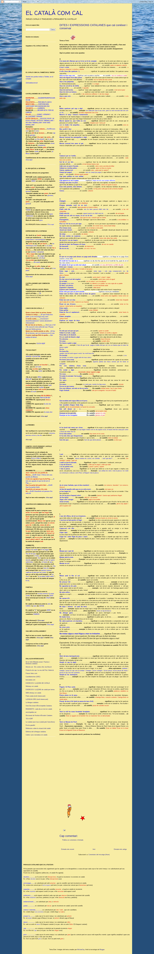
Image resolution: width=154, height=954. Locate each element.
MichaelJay (81, 949)
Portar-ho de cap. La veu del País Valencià (40, 670)
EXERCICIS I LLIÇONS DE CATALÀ (38, 683)
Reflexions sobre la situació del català (38, 728)
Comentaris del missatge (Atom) (99, 854)
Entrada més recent (67, 849)
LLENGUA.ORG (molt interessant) (37, 699)
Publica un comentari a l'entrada (72, 840)
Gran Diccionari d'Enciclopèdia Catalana (39, 706)
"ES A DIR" (29, 718)
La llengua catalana (32, 702)
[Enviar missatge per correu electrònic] (64, 830)
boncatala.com (30, 680)
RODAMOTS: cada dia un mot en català (39, 709)
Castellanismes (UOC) (33, 676)
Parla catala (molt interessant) (35, 696)
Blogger (102, 949)
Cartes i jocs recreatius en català (36, 735)
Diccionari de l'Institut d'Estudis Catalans (39, 715)
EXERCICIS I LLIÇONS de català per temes (40, 689)
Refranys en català (32, 686)
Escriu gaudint (30, 725)
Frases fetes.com (31, 673)
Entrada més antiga (120, 849)
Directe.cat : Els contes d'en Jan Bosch (39, 667)
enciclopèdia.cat (31, 712)
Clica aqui (40, 620)
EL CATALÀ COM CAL (54, 13)
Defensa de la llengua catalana (36, 732)
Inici (94, 849)
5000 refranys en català (33, 693)
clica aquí (44, 416)
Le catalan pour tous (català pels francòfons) (40, 722)
